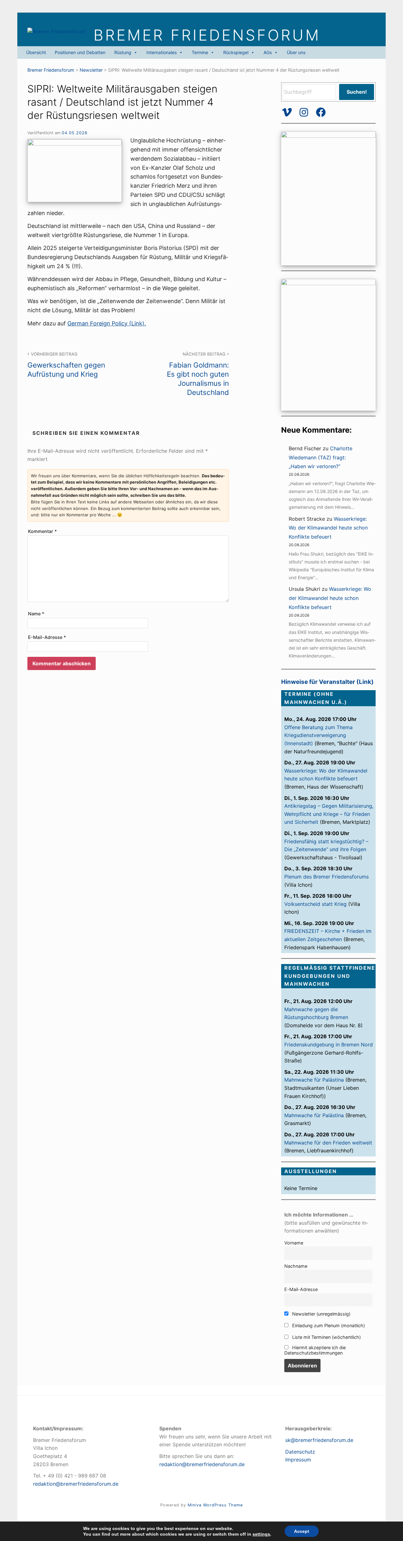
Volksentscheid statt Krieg (315, 904)
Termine (200, 52)
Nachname (295, 1266)
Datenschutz (300, 1452)
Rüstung (122, 52)
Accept (301, 1531)
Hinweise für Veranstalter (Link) (327, 681)
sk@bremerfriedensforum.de (319, 1440)
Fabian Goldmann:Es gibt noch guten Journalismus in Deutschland (198, 374)
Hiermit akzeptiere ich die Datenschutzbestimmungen (315, 1350)
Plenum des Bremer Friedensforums (326, 876)
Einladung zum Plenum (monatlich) (328, 1325)
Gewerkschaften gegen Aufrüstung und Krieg (66, 365)
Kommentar (42, 531)
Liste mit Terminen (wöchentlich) (326, 1337)
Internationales (161, 52)
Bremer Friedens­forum (207, 35)
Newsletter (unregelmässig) (320, 1314)
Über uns (296, 52)
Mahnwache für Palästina (314, 1080)
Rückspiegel (235, 52)
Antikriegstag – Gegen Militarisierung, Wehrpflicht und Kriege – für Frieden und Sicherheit (328, 814)
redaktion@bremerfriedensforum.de (75, 1484)
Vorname (293, 1242)
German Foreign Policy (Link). (106, 323)
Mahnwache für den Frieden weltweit (328, 1142)
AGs (268, 52)
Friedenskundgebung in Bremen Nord (328, 1044)
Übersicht (36, 52)
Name (36, 613)
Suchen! (357, 92)
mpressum (299, 1459)
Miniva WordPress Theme (215, 1505)
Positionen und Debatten (80, 52)
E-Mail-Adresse (47, 637)
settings (261, 1534)
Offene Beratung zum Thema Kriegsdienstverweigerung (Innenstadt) (318, 735)
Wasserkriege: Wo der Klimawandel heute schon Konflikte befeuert (328, 528)
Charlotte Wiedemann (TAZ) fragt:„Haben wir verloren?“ (320, 457)
